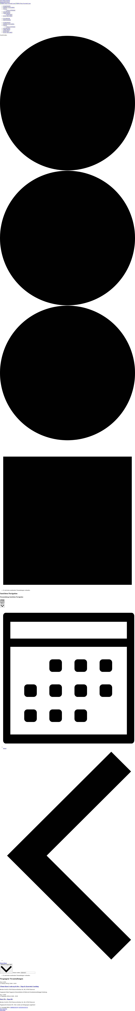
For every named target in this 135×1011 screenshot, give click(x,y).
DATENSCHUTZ (23, 1007)
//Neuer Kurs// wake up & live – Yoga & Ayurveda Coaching (19, 986)
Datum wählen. (17, 972)
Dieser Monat (3, 963)
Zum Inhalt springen (5, 0)
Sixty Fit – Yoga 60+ (6, 999)
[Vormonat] (69, 960)
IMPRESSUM (14, 1007)
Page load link (3, 1009)
